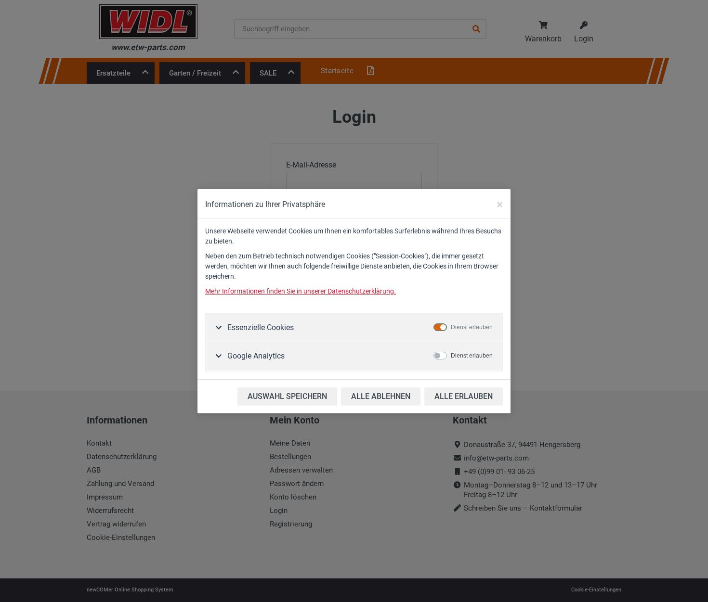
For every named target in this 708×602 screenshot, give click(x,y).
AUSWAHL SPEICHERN (287, 396)
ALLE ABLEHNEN (380, 396)
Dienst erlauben (472, 327)
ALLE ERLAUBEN (463, 396)
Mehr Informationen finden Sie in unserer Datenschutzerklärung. (300, 291)
